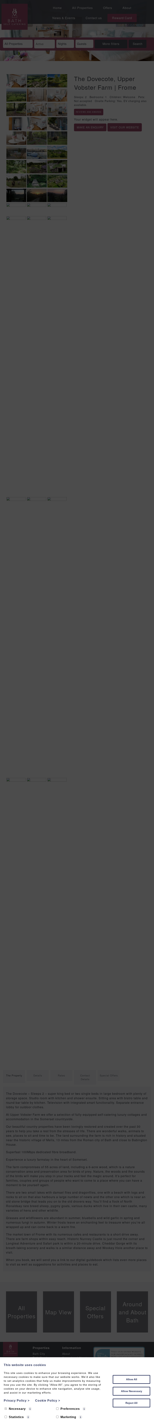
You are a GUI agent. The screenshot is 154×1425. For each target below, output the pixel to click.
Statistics (16, 1417)
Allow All (131, 1379)
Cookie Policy (47, 1400)
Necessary (17, 1408)
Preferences (70, 1408)
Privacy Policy (16, 1400)
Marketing (68, 1417)
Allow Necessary (131, 1391)
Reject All (131, 1402)
